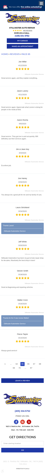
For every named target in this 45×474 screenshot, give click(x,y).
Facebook (16, 422)
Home (4, 54)
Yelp (29, 422)
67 (34, 364)
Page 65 (25, 54)
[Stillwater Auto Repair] (22, 18)
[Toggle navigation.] (41, 3)
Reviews (15, 54)
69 (14, 368)
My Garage (22, 41)
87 (31, 368)
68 (40, 364)
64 (17, 364)
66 (28, 364)
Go (22, 450)
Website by (22, 468)
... (11, 364)
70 (20, 368)
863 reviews (27, 30)
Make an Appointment (22, 46)
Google (22, 422)
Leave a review (22, 381)
